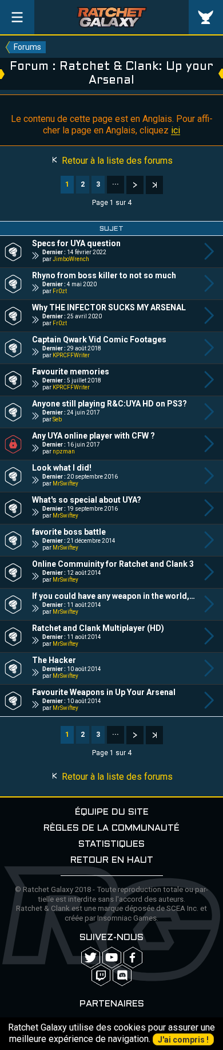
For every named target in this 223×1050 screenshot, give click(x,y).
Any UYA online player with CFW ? (93, 435)
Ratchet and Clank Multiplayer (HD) (98, 628)
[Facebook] (133, 957)
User (206, 17)
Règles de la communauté (111, 828)
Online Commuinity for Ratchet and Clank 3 (113, 564)
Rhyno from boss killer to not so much (104, 275)
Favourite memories (70, 371)
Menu (17, 17)
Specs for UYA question (76, 243)
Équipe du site (112, 812)
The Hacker (54, 660)
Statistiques (111, 844)
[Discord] (122, 975)
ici (175, 130)
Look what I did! (61, 467)
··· (115, 184)
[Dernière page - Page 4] (154, 185)
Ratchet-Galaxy (111, 17)
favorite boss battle (69, 531)
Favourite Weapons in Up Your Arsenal (104, 692)
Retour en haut (111, 860)
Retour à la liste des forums (116, 160)
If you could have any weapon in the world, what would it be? (114, 596)
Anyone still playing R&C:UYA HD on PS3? (109, 403)
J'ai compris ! (183, 1039)
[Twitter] (90, 957)
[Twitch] (100, 975)
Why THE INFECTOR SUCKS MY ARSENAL (109, 307)
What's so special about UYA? (86, 499)
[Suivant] (135, 185)
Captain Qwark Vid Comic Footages (99, 339)
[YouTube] (111, 957)
